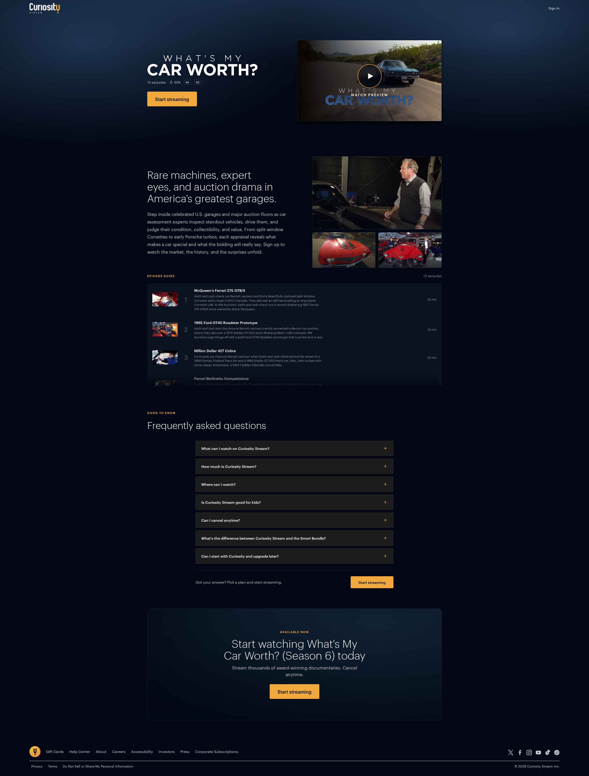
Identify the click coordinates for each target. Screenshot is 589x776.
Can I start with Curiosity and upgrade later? (240, 556)
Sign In (554, 8)
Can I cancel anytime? (220, 520)
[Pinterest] (556, 752)
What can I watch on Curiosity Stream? (235, 448)
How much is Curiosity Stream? (228, 466)
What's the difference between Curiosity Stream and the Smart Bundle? (263, 538)
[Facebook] (520, 752)
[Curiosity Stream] (44, 8)
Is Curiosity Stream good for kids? (231, 502)
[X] (510, 752)
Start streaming (172, 99)
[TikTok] (547, 752)
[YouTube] (538, 752)
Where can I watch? (218, 484)
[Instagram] (529, 752)
